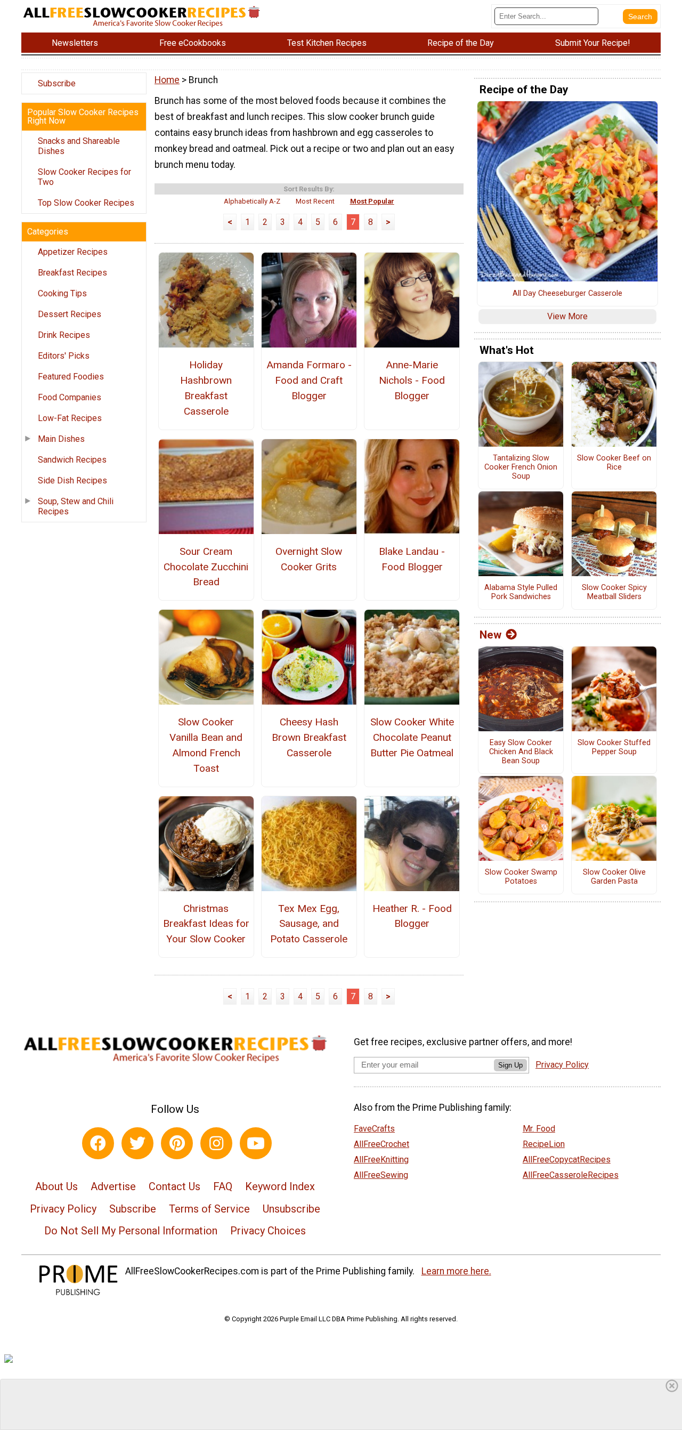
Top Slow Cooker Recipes (86, 203)
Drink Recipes (64, 335)
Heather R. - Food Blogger (412, 916)
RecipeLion (544, 1144)
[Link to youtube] (256, 1143)
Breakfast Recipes (72, 273)
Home (167, 80)
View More (567, 316)
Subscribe (57, 83)
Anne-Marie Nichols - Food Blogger (412, 380)
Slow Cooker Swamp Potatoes (521, 877)
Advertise (113, 1186)
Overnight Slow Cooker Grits (308, 559)
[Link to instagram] (216, 1143)
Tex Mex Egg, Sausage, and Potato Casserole (308, 924)
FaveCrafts (374, 1129)
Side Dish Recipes (72, 480)
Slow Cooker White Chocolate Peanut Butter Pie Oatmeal (412, 737)
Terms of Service (209, 1208)
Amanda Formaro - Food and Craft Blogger (309, 380)
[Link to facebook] (98, 1143)
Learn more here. (456, 1271)
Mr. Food (539, 1129)
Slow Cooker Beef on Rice (614, 463)
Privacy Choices (268, 1230)
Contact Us (174, 1186)
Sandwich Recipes (72, 460)
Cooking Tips (62, 293)
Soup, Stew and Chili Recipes (75, 506)
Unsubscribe (291, 1208)
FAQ (222, 1186)
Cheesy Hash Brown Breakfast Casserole (309, 737)
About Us (56, 1186)
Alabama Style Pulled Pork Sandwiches (520, 592)
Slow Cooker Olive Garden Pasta (614, 877)
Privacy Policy (63, 1208)
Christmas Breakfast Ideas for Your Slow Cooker (206, 924)
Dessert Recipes (69, 314)
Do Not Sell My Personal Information (130, 1230)
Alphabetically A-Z (252, 201)
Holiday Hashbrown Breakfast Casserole (206, 388)
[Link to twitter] (137, 1143)
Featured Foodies (71, 376)
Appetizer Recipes (73, 252)
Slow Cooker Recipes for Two (84, 177)
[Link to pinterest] (177, 1143)
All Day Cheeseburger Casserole (567, 293)
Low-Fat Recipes (70, 418)
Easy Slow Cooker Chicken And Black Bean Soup (521, 752)
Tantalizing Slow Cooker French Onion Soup (520, 467)
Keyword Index (280, 1186)
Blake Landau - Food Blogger (412, 559)
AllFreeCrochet (381, 1144)
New (490, 634)
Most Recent (315, 201)
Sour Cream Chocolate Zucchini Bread (206, 566)
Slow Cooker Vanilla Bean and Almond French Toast (205, 745)
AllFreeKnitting (381, 1159)
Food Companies (69, 397)
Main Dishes (61, 439)
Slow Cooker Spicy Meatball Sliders (614, 592)
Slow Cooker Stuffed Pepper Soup (614, 747)
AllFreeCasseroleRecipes (571, 1175)
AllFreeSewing (381, 1175)
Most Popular (372, 201)
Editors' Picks (64, 356)
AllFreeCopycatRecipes (567, 1159)
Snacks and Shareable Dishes (79, 146)
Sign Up (510, 1065)
